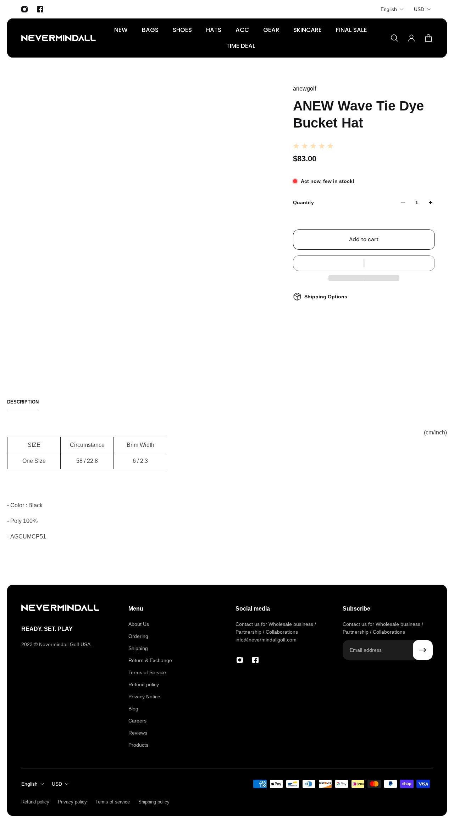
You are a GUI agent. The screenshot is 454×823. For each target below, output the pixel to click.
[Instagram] (24, 9)
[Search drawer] (394, 38)
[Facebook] (40, 9)
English (389, 9)
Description (23, 402)
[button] (364, 263)
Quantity (303, 202)
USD (419, 9)
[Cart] (428, 38)
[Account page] (411, 38)
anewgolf (304, 89)
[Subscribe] (423, 650)
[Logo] (58, 38)
